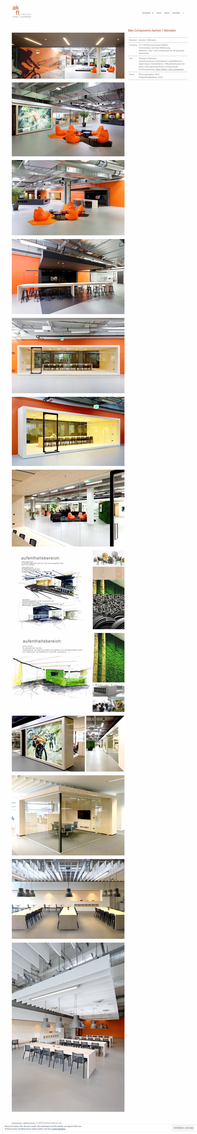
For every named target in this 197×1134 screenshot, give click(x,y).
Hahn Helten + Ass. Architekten (170, 69)
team (166, 13)
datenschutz (29, 1123)
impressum (17, 1123)
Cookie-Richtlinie (58, 1129)
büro (159, 13)
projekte (146, 13)
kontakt (176, 13)
